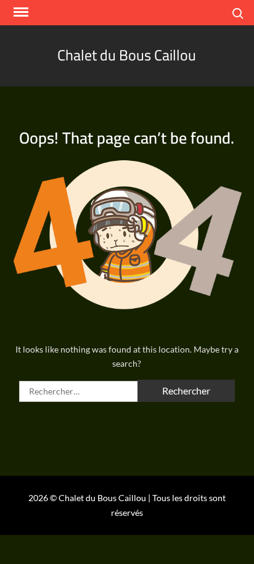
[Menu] (19, 12)
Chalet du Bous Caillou (126, 55)
